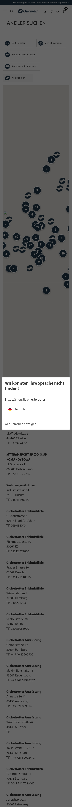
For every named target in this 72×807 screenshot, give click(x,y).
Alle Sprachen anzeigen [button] (20, 424)
